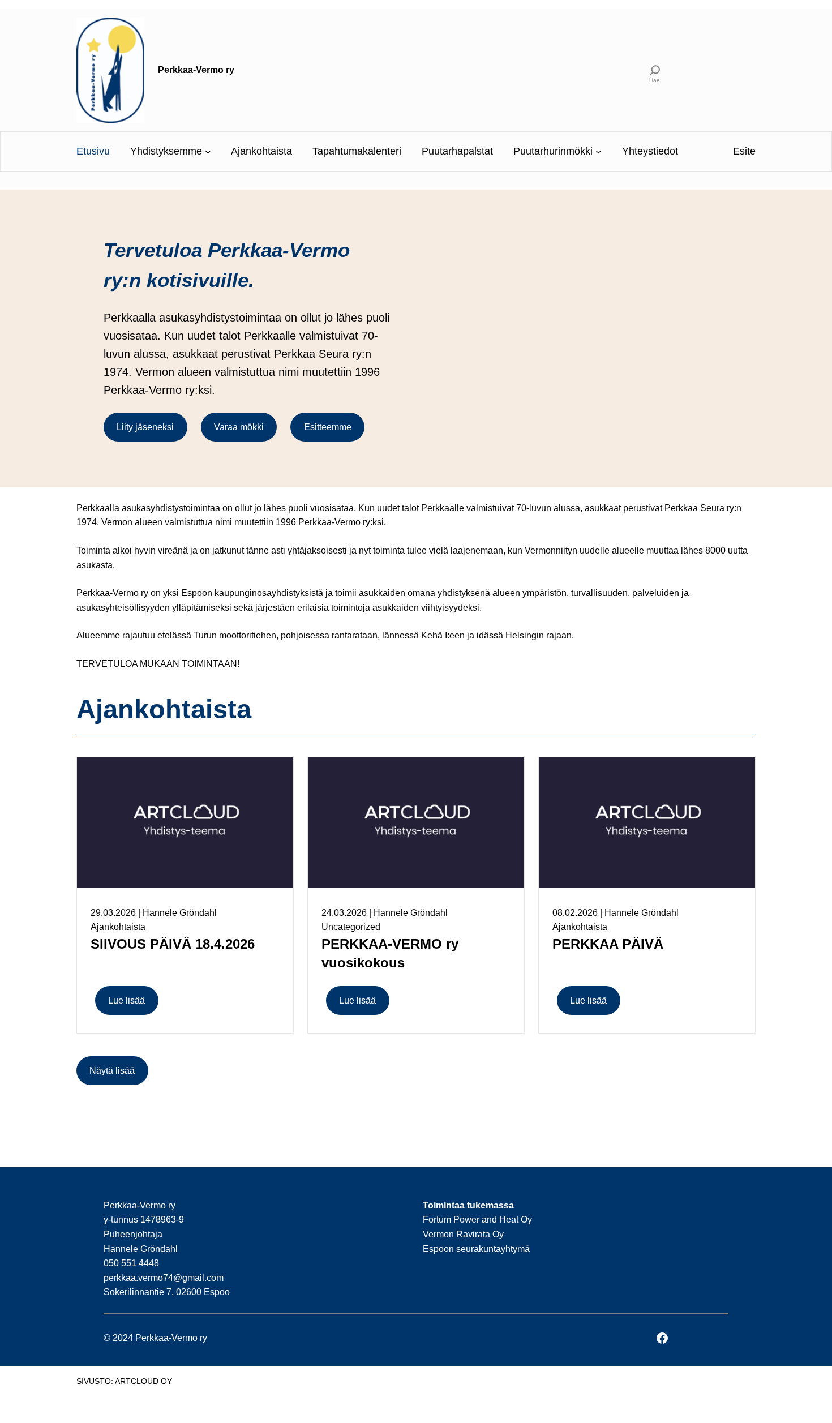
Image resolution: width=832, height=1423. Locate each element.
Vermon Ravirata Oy (463, 1234)
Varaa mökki (239, 427)
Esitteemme (327, 427)
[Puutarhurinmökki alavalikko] (598, 151)
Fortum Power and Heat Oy (477, 1219)
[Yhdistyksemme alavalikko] (208, 151)
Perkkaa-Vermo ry (196, 70)
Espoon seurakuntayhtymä (476, 1249)
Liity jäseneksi (145, 427)
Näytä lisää (112, 1070)
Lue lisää (126, 1000)
